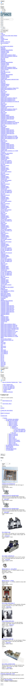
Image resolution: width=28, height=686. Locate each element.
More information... (9, 679)
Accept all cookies (13, 680)
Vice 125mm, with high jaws (8, 555)
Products (2, 407)
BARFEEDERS (9, 446)
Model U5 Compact (13, 424)
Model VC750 (12, 436)
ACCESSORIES (9, 450)
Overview (3, 35)
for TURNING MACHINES (12, 419)
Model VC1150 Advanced (14, 441)
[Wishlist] (1, 28)
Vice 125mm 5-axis (6, 532)
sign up (3, 34)
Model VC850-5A (13, 438)
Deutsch (2, 6)
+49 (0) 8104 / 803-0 (6, 403)
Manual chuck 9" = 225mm (8, 580)
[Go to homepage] (6, 15)
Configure (6, 680)
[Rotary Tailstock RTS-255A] (7, 619)
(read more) (6, 499)
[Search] (2, 21)
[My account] (3, 28)
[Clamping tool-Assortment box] (10, 482)
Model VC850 (12, 437)
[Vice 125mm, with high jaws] (12, 554)
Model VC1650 (12, 442)
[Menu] (2, 17)
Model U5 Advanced (13, 435)
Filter (4, 455)
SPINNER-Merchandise (11, 448)
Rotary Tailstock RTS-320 (7, 638)
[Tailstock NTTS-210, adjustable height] (6, 494)
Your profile (7, 35)
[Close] (2, 684)
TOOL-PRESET (9, 447)
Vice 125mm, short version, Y (8, 603)
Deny (2, 680)
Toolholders (14, 426)
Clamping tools (4, 415)
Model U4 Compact (13, 423)
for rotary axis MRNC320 (19, 431)
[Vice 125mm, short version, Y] (7, 601)
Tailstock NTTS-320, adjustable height (10, 508)
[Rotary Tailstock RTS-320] (7, 637)
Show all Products (5, 43)
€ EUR (3, 12)
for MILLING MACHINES (7, 410)
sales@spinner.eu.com (7, 400)
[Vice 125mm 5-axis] (14, 530)
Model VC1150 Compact (14, 440)
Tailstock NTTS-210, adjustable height (10, 495)
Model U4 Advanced (13, 434)
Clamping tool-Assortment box (8, 483)
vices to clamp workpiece (19, 429)
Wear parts (13, 432)
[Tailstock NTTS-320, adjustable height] (6, 507)
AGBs (13, 673)
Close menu (5, 30)
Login (2, 33)
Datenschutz (8, 673)
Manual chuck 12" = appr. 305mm (9, 568)
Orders (12, 35)
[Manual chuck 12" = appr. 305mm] (5, 567)
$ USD (3, 9)
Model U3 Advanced (5, 413)
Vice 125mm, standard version (8, 663)
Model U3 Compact (13, 421)
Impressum (3, 673)
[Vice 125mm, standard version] (13, 662)
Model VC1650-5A (13, 443)
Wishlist (15, 35)
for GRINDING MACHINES (12, 445)
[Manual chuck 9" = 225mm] (5, 579)
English (2, 4)
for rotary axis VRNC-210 (19, 430)
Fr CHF (4, 10)
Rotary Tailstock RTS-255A (8, 621)
